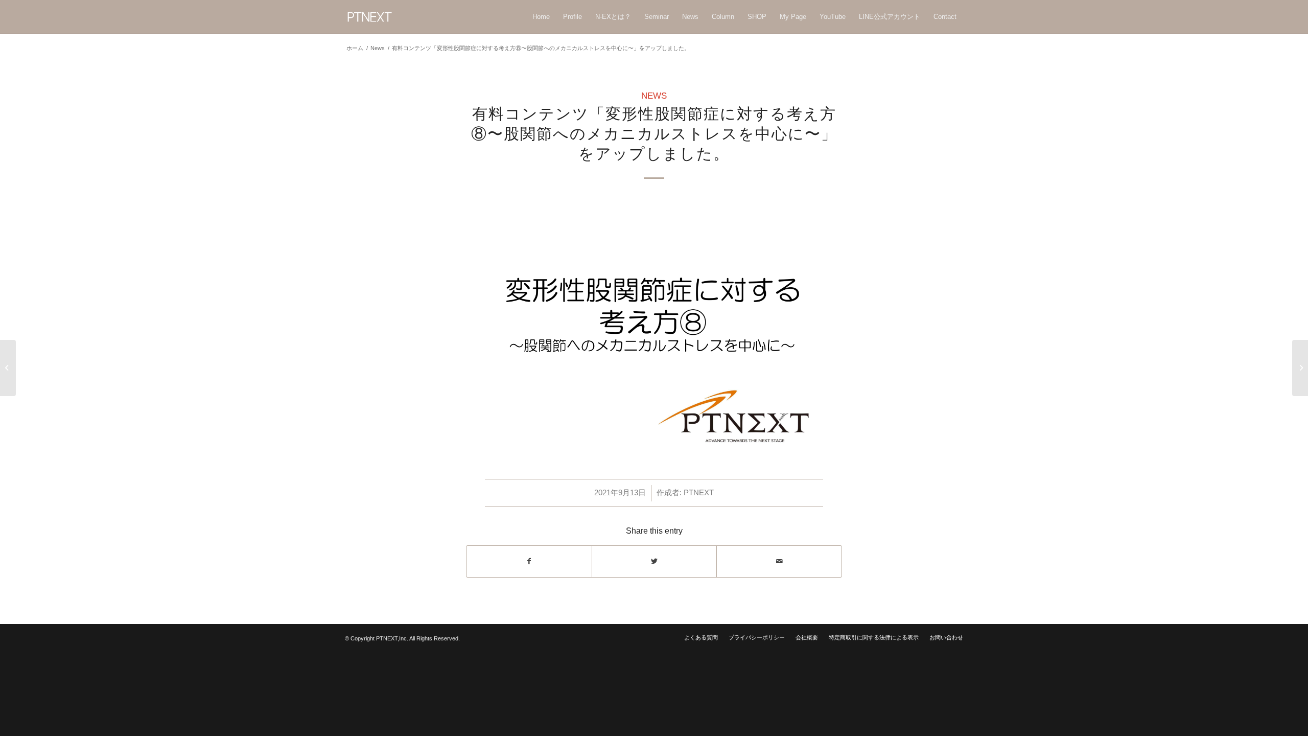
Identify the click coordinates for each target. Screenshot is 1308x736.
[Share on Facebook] (529, 561)
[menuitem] (541, 17)
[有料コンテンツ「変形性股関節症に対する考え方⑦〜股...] (8, 368)
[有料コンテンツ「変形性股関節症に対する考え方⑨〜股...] (1300, 368)
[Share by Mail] (779, 561)
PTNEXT (699, 493)
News (377, 48)
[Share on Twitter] (654, 561)
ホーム (354, 48)
